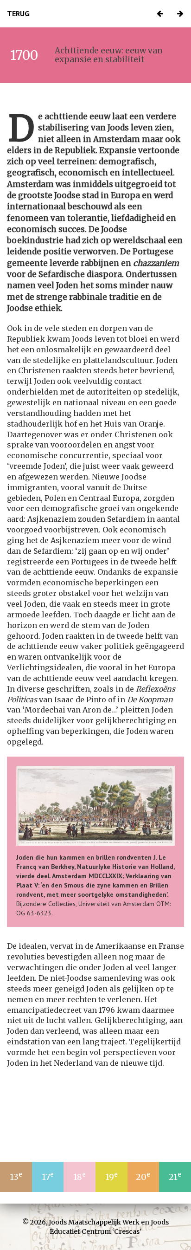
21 (175, 1176)
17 (48, 1176)
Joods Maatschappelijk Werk (94, 1222)
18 (79, 1176)
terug (18, 13)
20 (143, 1176)
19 (111, 1176)
